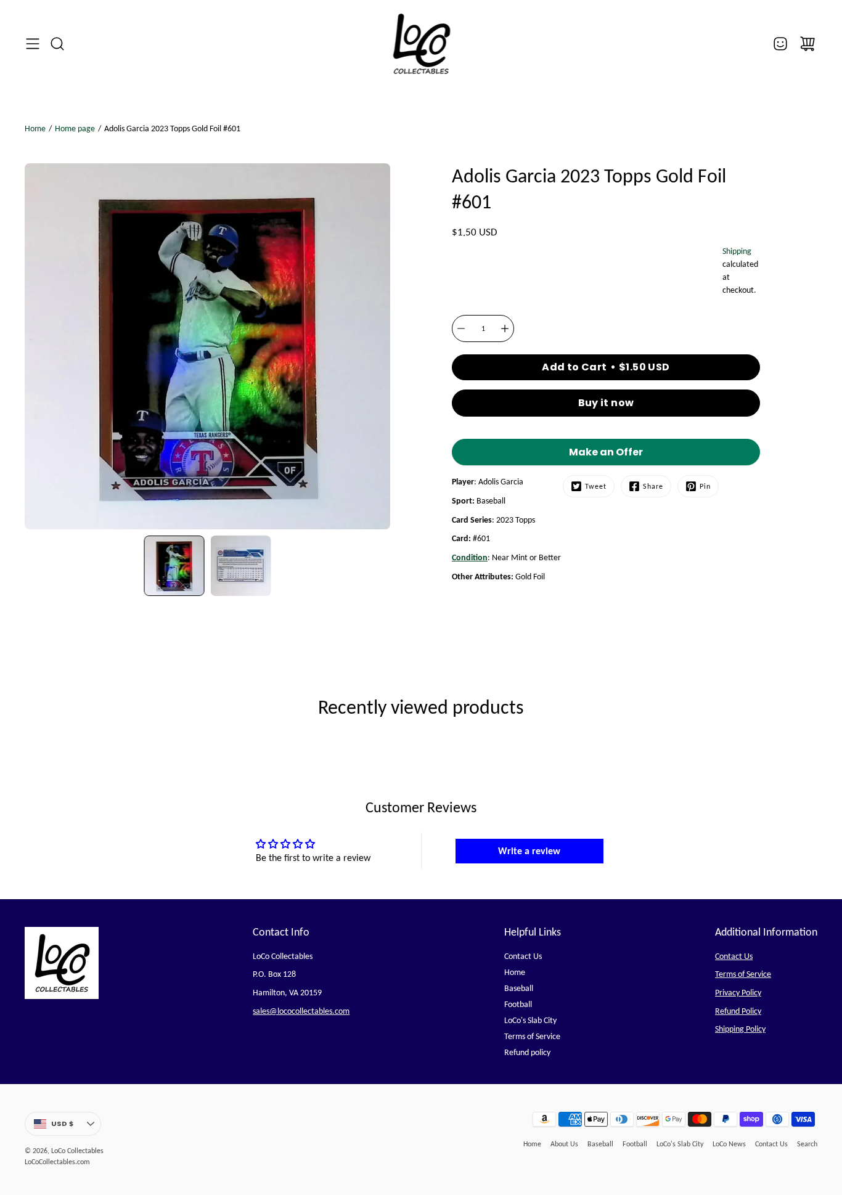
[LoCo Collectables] (421, 43)
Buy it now (606, 403)
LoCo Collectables (77, 1150)
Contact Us (523, 956)
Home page (75, 128)
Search (807, 1144)
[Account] (780, 44)
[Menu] (33, 44)
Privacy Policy (738, 992)
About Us (564, 1144)
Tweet (596, 486)
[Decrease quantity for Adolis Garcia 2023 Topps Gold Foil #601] (461, 328)
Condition (470, 557)
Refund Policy (738, 1011)
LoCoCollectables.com (57, 1161)
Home (35, 128)
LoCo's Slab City (530, 1020)
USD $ (76, 1126)
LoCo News (729, 1144)
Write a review (529, 851)
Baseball (518, 988)
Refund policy (527, 1052)
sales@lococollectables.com (301, 1011)
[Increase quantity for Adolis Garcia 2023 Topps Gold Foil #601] (505, 328)
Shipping (736, 251)
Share (653, 486)
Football (518, 1004)
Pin (705, 486)
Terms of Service (532, 1036)
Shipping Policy (740, 1029)
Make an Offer (606, 455)
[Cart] (807, 44)
